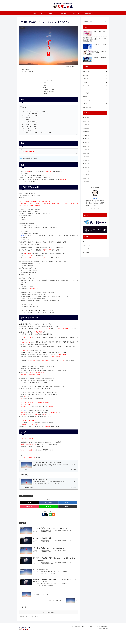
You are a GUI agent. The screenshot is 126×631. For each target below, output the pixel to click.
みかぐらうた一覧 (76, 626)
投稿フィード (86, 245)
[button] (67, 506)
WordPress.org (87, 252)
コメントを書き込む (48, 612)
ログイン (85, 241)
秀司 (35, 495)
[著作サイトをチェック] (43, 514)
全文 (45, 83)
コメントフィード (87, 248)
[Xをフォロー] (46, 514)
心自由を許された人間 (49, 89)
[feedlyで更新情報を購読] (50, 514)
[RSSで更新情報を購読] (53, 514)
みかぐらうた (29, 495)
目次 (46, 80)
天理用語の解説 (103, 626)
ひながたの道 (89, 626)
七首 (45, 85)
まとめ (45, 93)
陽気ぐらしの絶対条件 (49, 91)
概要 (45, 87)
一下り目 (22, 495)
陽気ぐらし (96, 626)
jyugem (95, 198)
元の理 (82, 626)
